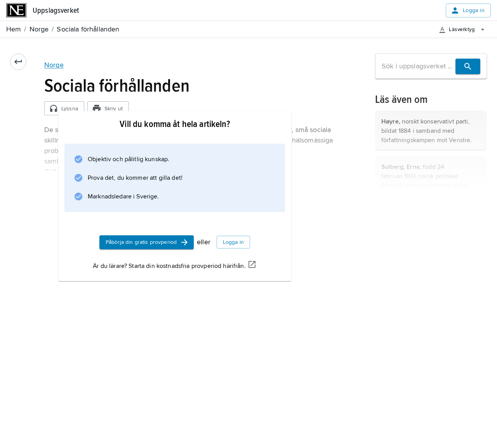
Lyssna (69, 108)
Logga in (474, 10)
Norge (54, 65)
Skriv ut (113, 108)
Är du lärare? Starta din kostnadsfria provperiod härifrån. (169, 266)
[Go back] (18, 62)
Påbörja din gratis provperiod (141, 242)
